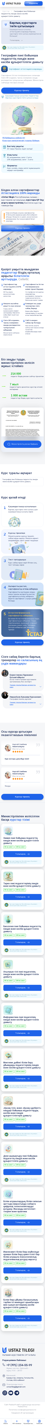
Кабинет (39, 1423)
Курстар (5, 11)
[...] (4, 1392)
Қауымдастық (28, 1423)
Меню (5, 1423)
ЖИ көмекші (16, 1423)
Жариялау (33, 3)
